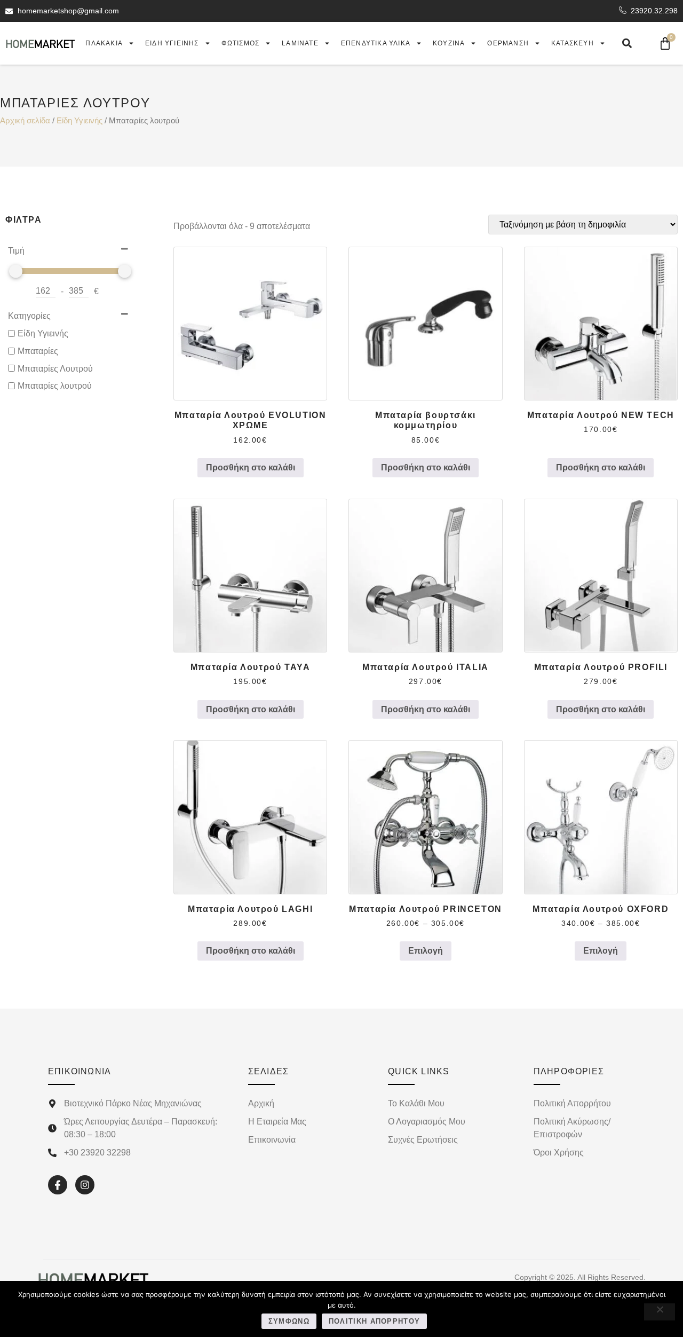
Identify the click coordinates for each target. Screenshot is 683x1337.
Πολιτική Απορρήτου (374, 1321)
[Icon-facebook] (57, 1184)
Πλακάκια (104, 43)
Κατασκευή (572, 43)
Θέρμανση (508, 43)
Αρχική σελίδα (25, 120)
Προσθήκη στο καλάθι (250, 467)
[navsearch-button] (627, 43)
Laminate (300, 43)
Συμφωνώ (288, 1321)
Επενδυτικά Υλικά (375, 43)
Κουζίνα (449, 43)
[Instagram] (84, 1184)
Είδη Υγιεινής (79, 120)
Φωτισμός (240, 43)
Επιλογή (425, 950)
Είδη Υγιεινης (172, 43)
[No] (659, 1311)
